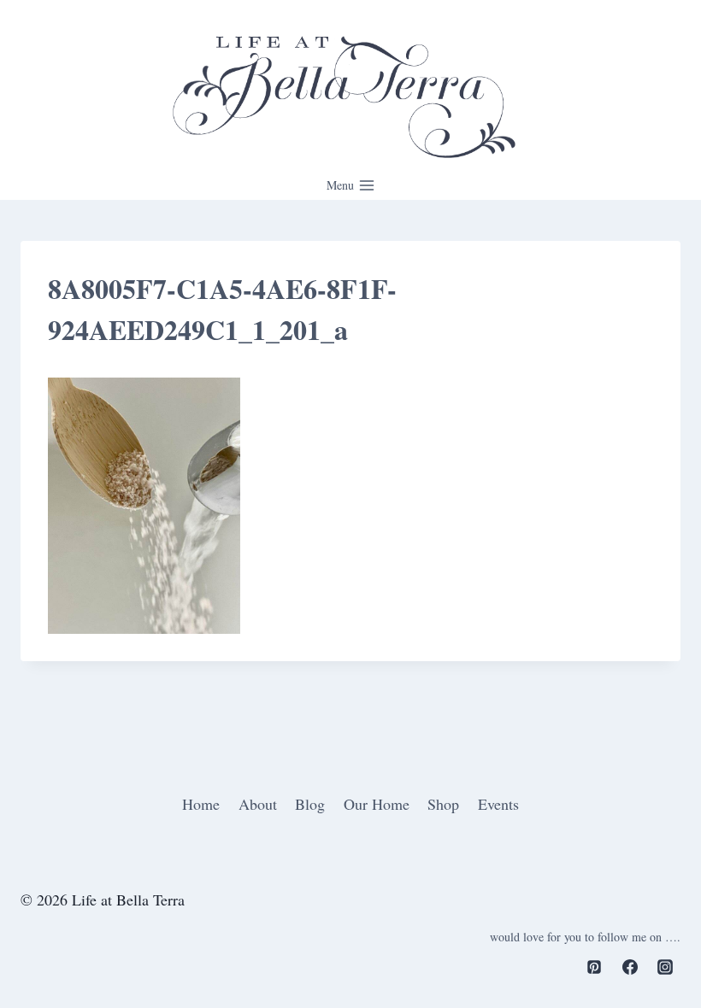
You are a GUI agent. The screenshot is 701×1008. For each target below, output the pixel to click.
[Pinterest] (594, 967)
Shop (443, 804)
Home (201, 804)
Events (498, 804)
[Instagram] (665, 967)
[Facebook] (630, 967)
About (258, 804)
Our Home (376, 804)
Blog (310, 804)
